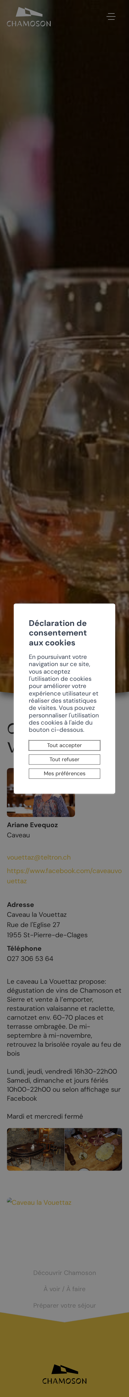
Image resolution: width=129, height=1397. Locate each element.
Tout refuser (65, 759)
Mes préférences (65, 773)
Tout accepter (64, 745)
